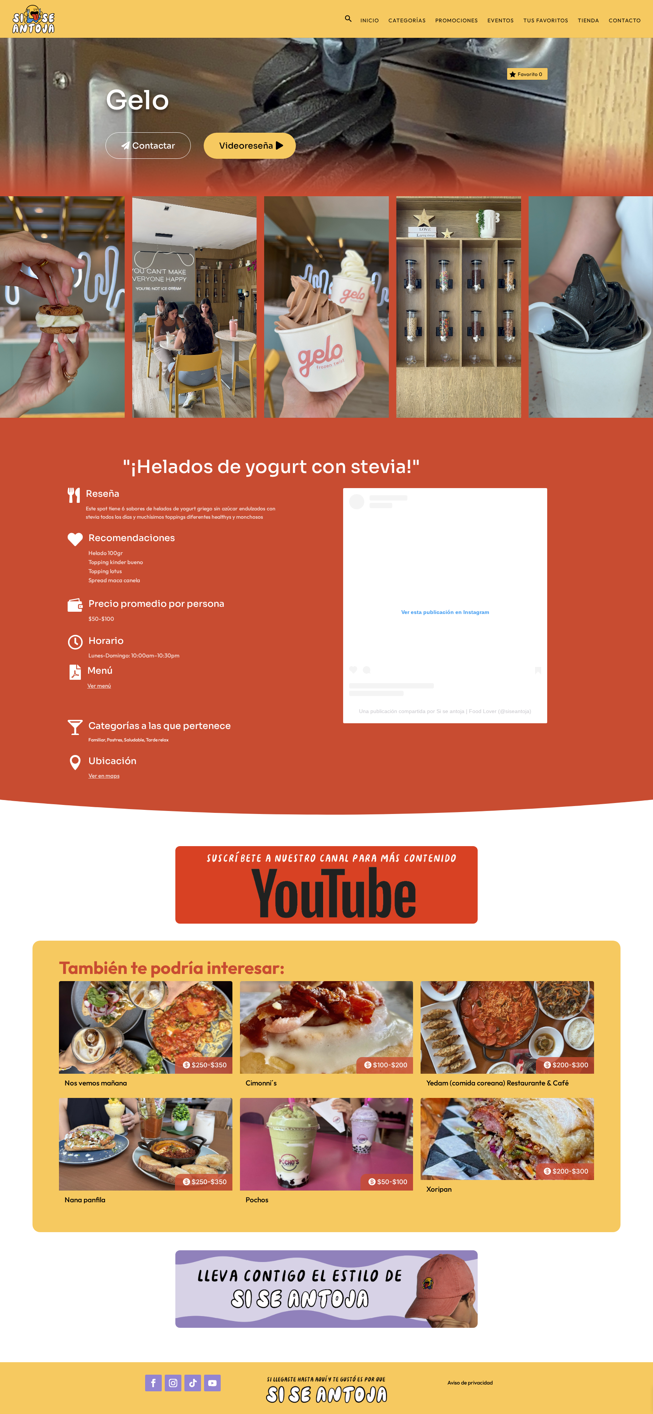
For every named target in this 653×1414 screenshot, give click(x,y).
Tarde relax (157, 740)
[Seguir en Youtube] (212, 1383)
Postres (114, 740)
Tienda (588, 21)
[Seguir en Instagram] (173, 1383)
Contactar (153, 146)
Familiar (96, 740)
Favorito (530, 74)
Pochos (257, 1199)
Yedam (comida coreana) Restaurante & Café (497, 1082)
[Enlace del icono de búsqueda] (348, 26)
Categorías (407, 21)
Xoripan (439, 1189)
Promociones (456, 21)
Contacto (625, 21)
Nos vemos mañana (96, 1082)
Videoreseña (246, 146)
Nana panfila (85, 1199)
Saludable (134, 740)
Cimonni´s (261, 1082)
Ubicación (112, 761)
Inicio (370, 21)
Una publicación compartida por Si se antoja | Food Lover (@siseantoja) (445, 711)
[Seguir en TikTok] (192, 1383)
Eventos (500, 21)
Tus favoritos (545, 21)
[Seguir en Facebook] (153, 1383)
